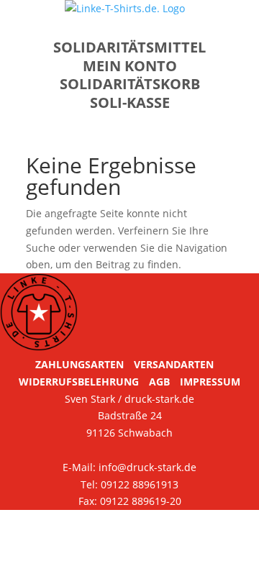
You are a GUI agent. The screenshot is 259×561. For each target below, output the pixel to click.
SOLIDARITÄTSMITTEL (129, 47)
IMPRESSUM (210, 381)
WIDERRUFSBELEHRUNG (79, 381)
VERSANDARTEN (174, 364)
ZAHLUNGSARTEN (79, 364)
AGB (159, 381)
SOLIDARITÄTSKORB (130, 84)
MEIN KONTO (130, 66)
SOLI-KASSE (130, 102)
